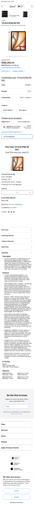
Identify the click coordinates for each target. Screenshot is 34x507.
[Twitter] (11, 212)
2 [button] (11, 56)
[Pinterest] (14, 212)
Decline (16, 497)
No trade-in (23, 110)
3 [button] (12, 56)
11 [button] (24, 56)
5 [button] (15, 56)
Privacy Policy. (16, 485)
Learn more (5, 71)
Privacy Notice (18, 414)
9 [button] (21, 56)
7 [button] (18, 56)
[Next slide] (32, 14)
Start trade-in (8, 110)
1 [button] (9, 56)
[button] (2, 6)
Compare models (17, 71)
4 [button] (14, 56)
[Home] (12, 6)
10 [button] (22, 56)
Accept (16, 490)
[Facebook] (9, 212)
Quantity (4, 188)
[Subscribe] (28, 406)
